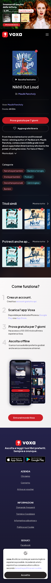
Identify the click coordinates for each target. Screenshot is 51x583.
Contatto (25, 482)
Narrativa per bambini (13, 171)
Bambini (7, 189)
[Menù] (47, 34)
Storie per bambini (12, 177)
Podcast (28, 177)
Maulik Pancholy (27, 93)
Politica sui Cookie (25, 527)
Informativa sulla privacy (25, 520)
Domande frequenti (25, 507)
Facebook (25, 545)
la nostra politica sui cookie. (28, 568)
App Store (21, 318)
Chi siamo (25, 476)
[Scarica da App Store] (15, 459)
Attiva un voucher (25, 489)
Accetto (25, 575)
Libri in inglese (33, 183)
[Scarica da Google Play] (35, 459)
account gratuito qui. (26, 301)
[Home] (8, 34)
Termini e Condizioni (25, 514)
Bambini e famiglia (35, 171)
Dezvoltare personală (13, 183)
